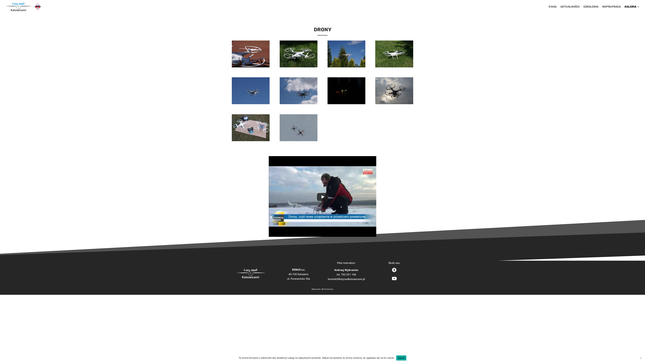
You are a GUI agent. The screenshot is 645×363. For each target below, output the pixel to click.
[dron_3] (251, 140)
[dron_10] (298, 103)
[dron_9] (251, 103)
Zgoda (401, 357)
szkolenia (590, 7)
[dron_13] (346, 66)
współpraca (611, 7)
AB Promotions (327, 289)
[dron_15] (251, 66)
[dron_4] (394, 103)
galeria (630, 7)
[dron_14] (298, 66)
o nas (553, 7)
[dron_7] (346, 103)
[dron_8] (394, 66)
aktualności (570, 7)
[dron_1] (298, 140)
